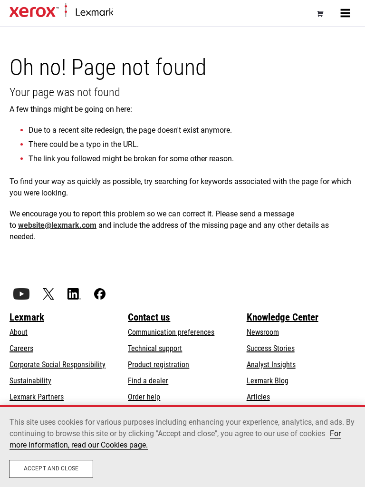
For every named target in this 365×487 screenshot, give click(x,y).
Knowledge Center (282, 317)
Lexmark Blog (267, 380)
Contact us (149, 317)
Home (121, 13)
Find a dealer (148, 380)
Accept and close (51, 468)
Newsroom (263, 332)
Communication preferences (171, 332)
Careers (21, 348)
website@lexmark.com (57, 225)
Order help (144, 396)
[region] (182, 446)
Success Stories (271, 348)
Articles (258, 396)
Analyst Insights (271, 364)
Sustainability (30, 380)
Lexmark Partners (37, 396)
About (19, 332)
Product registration (158, 364)
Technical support (155, 348)
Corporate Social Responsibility (58, 364)
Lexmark (27, 317)
